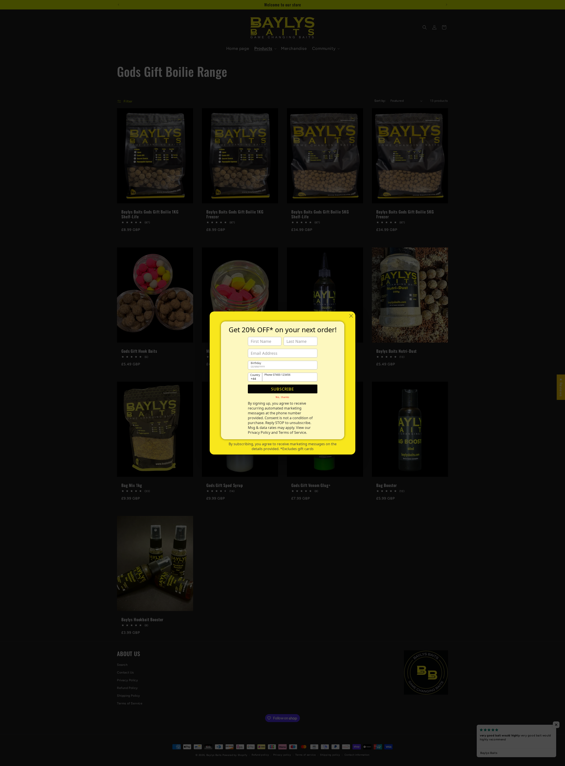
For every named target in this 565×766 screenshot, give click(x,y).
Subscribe (282, 389)
